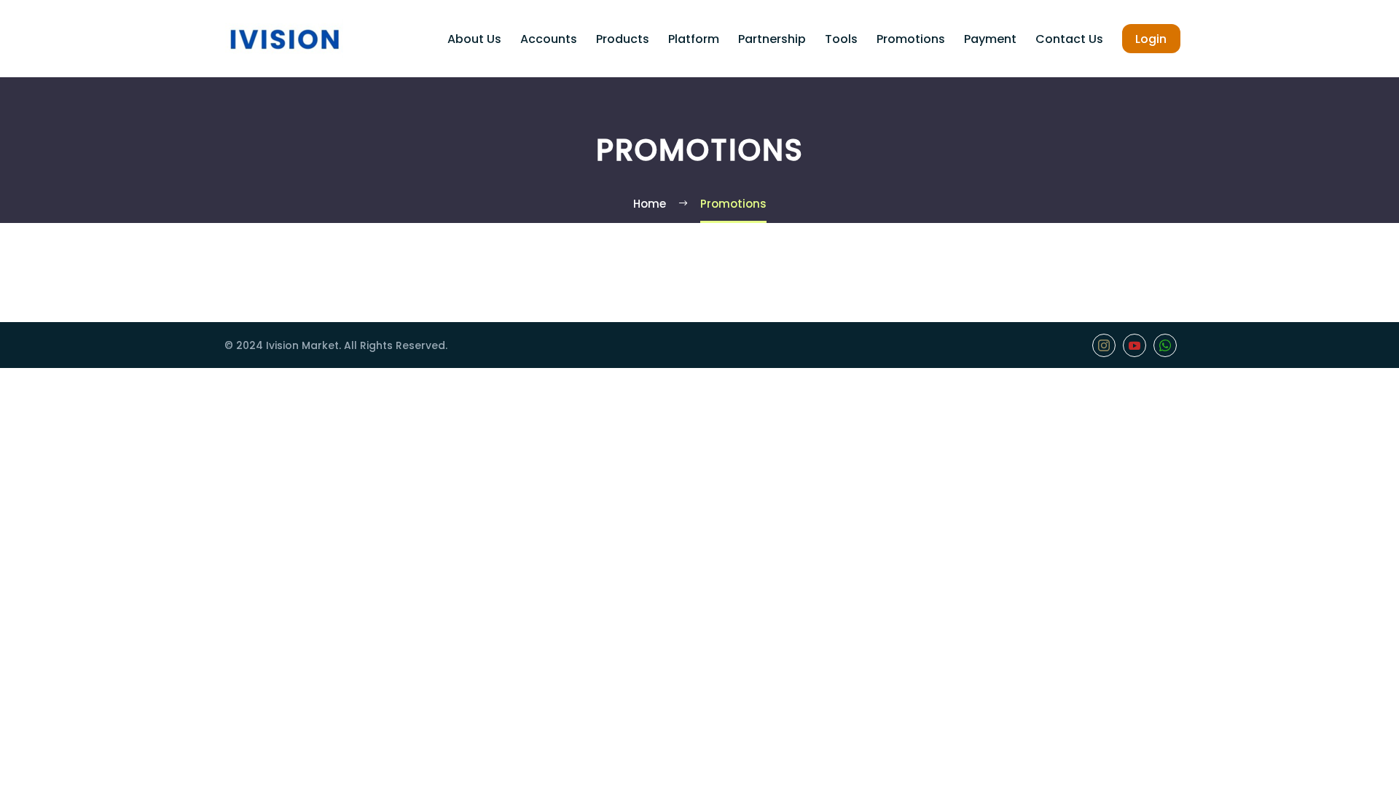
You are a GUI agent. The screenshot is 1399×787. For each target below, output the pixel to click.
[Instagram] (1104, 345)
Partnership (772, 39)
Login (1151, 39)
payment (990, 39)
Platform (693, 39)
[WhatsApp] (1165, 345)
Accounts (548, 39)
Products (622, 39)
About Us (474, 39)
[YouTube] (1134, 345)
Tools (841, 39)
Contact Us (1069, 39)
